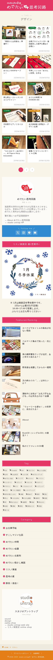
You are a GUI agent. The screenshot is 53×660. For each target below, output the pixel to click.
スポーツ (39, 482)
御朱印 (37, 498)
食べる (7, 510)
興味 (13, 506)
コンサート (8, 482)
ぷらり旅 (25, 474)
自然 (6, 506)
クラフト (41, 478)
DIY (22, 470)
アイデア (20, 478)
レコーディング (30, 490)
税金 (32, 502)
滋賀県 (25, 502)
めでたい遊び (9, 478)
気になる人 (14, 502)
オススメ (30, 478)
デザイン (7, 486)
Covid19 (14, 470)
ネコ (16, 486)
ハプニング (40, 486)
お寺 (6, 474)
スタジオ (29, 482)
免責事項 (36, 653)
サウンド (19, 482)
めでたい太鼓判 (13, 555)
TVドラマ (31, 470)
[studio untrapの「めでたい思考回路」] (26, 8)
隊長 (21, 506)
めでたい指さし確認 (15, 562)
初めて (30, 494)
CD (6, 470)
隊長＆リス (30, 506)
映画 (45, 498)
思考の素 (10, 576)
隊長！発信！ (12, 583)
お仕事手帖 (11, 528)
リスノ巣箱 (11, 569)
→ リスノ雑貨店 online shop (18, 627)
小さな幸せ (15, 498)
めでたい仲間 (12, 542)
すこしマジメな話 (14, 535)
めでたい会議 (12, 548)
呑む (45, 494)
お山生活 (15, 474)
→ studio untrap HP (14, 223)
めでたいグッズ (37, 474)
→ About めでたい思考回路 (17, 220)
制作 (38, 494)
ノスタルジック (27, 486)
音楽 (40, 506)
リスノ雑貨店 (16, 490)
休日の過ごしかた (10, 494)
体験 (22, 494)
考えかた (41, 502)
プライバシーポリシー (21, 653)
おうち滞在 (42, 470)
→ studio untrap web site (17, 625)
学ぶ (6, 498)
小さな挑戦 (27, 498)
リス (6, 490)
